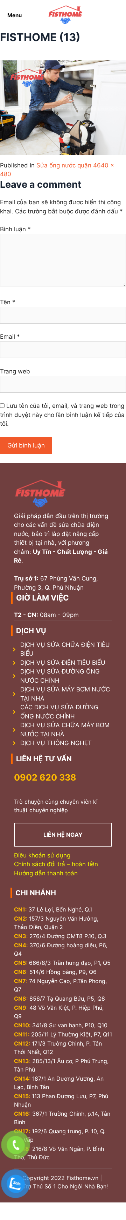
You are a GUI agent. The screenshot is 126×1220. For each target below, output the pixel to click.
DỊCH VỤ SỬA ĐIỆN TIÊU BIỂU (62, 662)
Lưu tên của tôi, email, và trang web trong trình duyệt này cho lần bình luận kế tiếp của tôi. (62, 414)
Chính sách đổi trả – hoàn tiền (56, 864)
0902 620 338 (45, 777)
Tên (7, 302)
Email (10, 336)
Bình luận (15, 229)
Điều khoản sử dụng (42, 855)
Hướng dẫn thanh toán (46, 873)
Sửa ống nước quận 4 (66, 165)
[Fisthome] (65, 15)
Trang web (15, 371)
